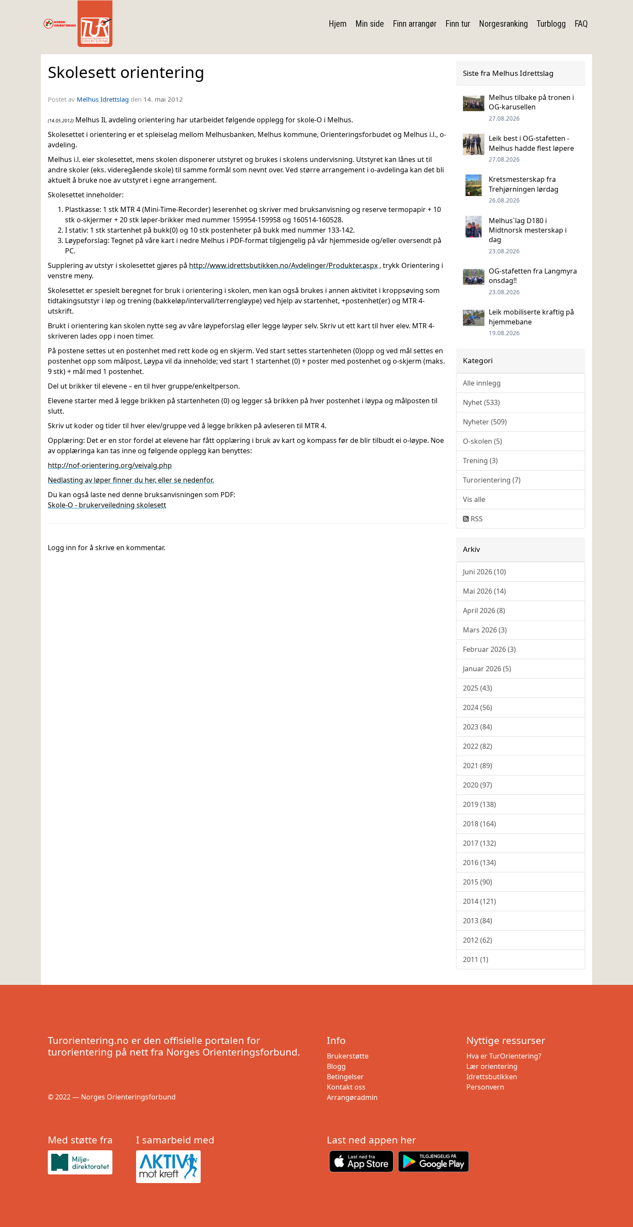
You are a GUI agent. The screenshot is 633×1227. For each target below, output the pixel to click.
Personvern (485, 1087)
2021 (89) (477, 765)
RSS (476, 518)
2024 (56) (477, 707)
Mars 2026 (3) (485, 630)
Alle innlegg (482, 383)
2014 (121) (479, 901)
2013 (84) (477, 920)
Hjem (338, 24)
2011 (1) (475, 959)
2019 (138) (479, 804)
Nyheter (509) (485, 422)
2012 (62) (477, 940)
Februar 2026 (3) (489, 649)
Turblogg (551, 24)
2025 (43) (477, 688)
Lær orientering (492, 1066)
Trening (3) (480, 460)
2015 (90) (477, 882)
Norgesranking (503, 24)
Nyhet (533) (481, 402)
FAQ (581, 24)
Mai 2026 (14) (484, 591)
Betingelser (345, 1076)
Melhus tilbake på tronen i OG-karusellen (531, 102)
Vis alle (474, 499)
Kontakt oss (346, 1087)
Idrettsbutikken (491, 1076)
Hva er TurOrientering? (503, 1056)
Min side (369, 24)
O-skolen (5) (482, 441)
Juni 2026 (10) (484, 571)
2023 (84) (477, 727)
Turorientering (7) (492, 480)
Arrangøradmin (352, 1097)
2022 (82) (477, 746)
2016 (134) (479, 862)
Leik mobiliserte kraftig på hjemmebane (531, 316)
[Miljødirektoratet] (88, 1162)
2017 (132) (479, 843)
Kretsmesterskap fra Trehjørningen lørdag (524, 183)
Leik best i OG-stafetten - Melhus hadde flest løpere (531, 143)
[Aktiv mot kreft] (176, 1166)
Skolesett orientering (126, 72)
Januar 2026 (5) (487, 668)
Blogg (336, 1066)
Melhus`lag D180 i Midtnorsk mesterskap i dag (528, 230)
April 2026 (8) (484, 610)
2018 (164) (479, 823)
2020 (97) (477, 785)
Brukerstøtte (348, 1056)
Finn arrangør (415, 24)
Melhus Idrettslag (103, 99)
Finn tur (457, 24)
